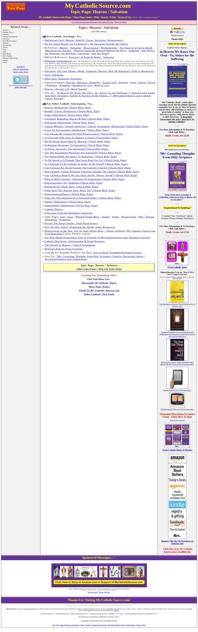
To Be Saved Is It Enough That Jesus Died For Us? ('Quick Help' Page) (86, 160)
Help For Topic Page (20, 69)
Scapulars (65, 219)
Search (87, 625)
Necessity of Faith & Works (85, 57)
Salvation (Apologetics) (58, 61)
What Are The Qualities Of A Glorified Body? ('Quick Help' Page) (83, 198)
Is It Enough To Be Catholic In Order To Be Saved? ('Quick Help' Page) (86, 164)
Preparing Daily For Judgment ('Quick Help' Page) (74, 183)
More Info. (17, 87)
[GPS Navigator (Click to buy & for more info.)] (177, 407)
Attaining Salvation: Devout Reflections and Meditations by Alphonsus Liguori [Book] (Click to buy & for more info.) (177, 334)
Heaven (63, 47)
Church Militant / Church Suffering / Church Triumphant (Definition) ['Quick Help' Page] (96, 126)
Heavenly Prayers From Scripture (64, 248)
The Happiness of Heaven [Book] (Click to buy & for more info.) (177, 305)
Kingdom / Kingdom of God (76, 85)
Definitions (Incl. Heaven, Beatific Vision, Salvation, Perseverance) (84, 40)
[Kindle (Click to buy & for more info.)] (177, 388)
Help (82, 625)
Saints (115, 216)
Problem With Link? (104, 592)
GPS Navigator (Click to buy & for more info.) (177, 409)
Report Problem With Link (177, 420)
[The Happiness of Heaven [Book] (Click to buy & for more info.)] (177, 302)
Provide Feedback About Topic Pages (121, 625)
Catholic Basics (53, 209)
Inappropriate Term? (20, 72)
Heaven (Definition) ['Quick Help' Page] (68, 107)
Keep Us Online (121, 22)
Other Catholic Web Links (99, 294)
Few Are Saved (100, 53)
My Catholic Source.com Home (67, 625)
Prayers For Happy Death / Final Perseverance (71, 223)
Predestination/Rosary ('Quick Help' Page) (69, 194)
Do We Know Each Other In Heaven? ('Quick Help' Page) (78, 141)
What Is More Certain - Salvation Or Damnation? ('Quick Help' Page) (85, 179)
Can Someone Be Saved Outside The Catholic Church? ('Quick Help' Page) (88, 167)
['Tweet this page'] (20, 83)
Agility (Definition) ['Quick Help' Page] (68, 201)
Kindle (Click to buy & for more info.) (177, 390)
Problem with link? (23, 87)
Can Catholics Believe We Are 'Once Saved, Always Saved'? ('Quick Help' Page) (91, 175)
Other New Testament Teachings (63, 78)
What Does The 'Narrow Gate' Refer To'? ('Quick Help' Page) (80, 190)
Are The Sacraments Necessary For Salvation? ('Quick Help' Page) (83, 152)
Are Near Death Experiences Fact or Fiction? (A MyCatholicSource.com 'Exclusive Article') (98, 237)
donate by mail (177, 35)
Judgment (133, 50)
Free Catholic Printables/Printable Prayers (117, 252)
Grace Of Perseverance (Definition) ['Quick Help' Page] (77, 130)
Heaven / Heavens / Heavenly (83, 82)
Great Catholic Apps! (177, 267)
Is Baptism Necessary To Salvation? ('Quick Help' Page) (77, 145)
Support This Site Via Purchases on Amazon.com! (177, 542)
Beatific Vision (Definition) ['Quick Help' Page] (72, 111)
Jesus (70, 216)
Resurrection (129, 216)
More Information (93, 592)
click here (116, 610)
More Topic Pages (99, 286)
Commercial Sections (99, 625)
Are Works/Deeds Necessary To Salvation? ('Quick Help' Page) (81, 156)
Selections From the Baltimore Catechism (68, 213)
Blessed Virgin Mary (87, 216)
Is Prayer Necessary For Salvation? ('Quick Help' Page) (76, 149)
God (62, 216)
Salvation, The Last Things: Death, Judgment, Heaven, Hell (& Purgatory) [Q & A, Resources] (99, 71)
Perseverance (91, 47)
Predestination (109, 47)
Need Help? (20, 67)
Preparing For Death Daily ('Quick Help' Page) (71, 186)
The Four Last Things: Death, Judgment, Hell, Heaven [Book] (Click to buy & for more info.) (177, 363)
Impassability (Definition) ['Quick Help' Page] (71, 205)
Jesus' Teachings (54, 75)
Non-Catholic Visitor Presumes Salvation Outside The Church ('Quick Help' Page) (92, 171)
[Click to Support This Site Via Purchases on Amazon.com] (177, 538)
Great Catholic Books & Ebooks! (177, 450)
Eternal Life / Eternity (115, 82)
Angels (106, 216)
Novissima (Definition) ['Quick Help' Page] (70, 122)
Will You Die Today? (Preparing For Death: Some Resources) (80, 227)
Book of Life (101, 85)
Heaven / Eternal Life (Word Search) (66, 89)
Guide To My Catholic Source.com (99, 290)
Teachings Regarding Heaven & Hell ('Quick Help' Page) (77, 118)
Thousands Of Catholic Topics (99, 283)
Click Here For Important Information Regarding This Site (93, 22)
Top (53, 625)
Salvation (75, 47)
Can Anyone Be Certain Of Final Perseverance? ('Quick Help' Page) (84, 134)
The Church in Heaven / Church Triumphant (70, 245)
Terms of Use (141, 625)
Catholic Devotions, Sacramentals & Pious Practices (75, 241)
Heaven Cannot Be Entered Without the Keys (100, 50)
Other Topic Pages (86, 269)
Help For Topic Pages (110, 269)
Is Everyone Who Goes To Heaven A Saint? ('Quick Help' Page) (81, 137)
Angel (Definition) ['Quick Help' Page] (67, 115)
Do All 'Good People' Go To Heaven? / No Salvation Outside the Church (86, 44)
